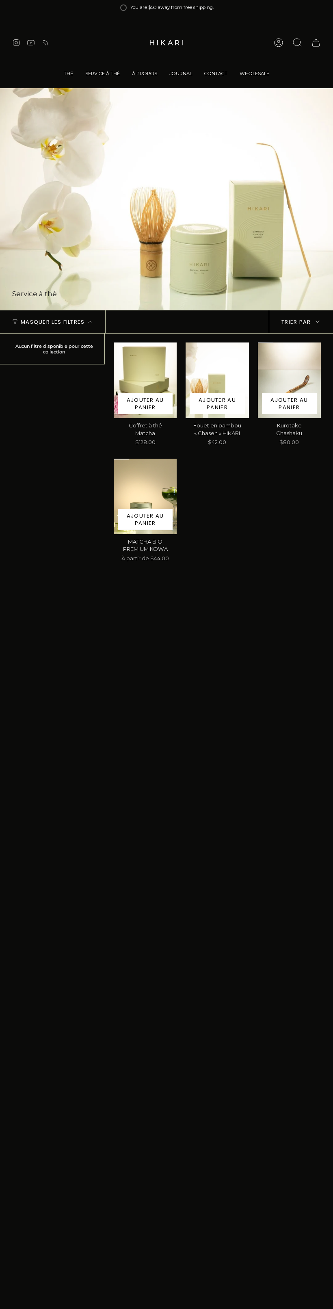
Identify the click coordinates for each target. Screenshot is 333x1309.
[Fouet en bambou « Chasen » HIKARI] (217, 380)
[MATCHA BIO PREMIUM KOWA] (145, 496)
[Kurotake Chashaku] (289, 380)
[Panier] (316, 43)
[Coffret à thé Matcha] (145, 380)
